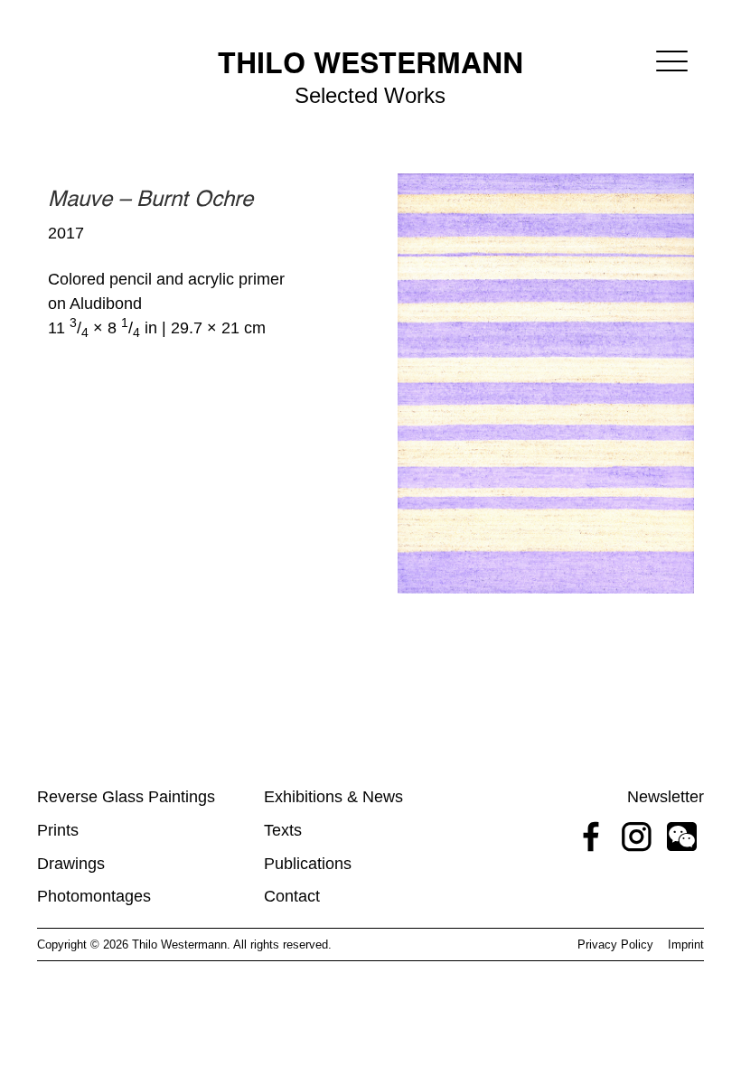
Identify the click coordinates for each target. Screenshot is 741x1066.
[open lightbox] (546, 383)
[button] (672, 61)
